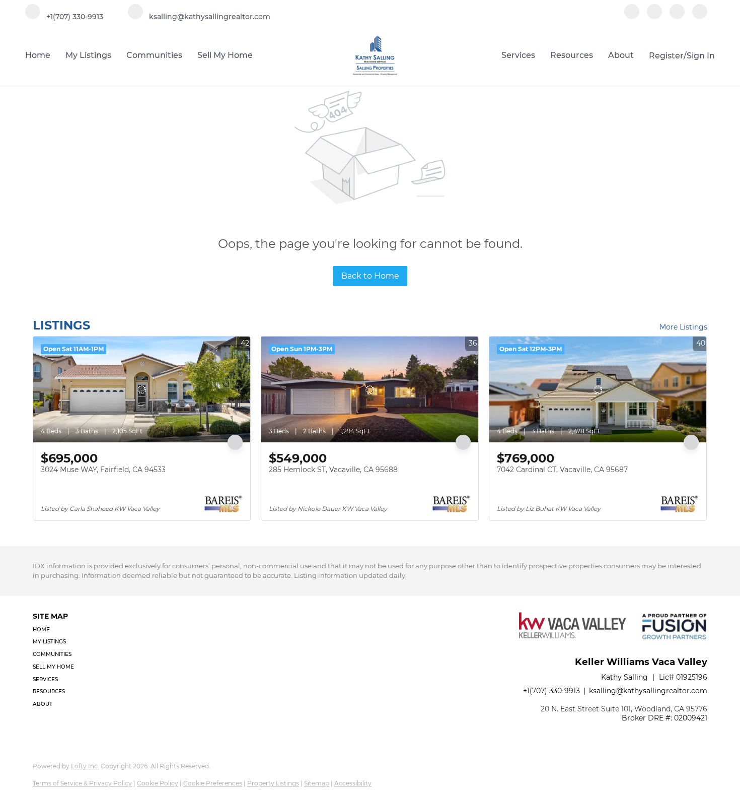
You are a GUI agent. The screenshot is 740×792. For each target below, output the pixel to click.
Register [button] (666, 55)
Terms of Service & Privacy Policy (82, 783)
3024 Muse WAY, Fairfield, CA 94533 (103, 469)
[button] (56, 630)
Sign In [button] (701, 55)
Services (518, 55)
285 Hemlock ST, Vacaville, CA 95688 (333, 469)
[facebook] (631, 16)
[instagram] (677, 16)
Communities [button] (154, 55)
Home (37, 55)
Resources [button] (571, 55)
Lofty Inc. (85, 766)
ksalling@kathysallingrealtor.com (648, 690)
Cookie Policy (157, 783)
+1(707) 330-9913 (551, 690)
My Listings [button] (88, 55)
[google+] (699, 16)
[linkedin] (654, 16)
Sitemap (316, 783)
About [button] (621, 55)
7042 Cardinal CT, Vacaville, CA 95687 (562, 469)
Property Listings (273, 783)
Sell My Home (225, 55)
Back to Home (370, 276)
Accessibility (353, 783)
